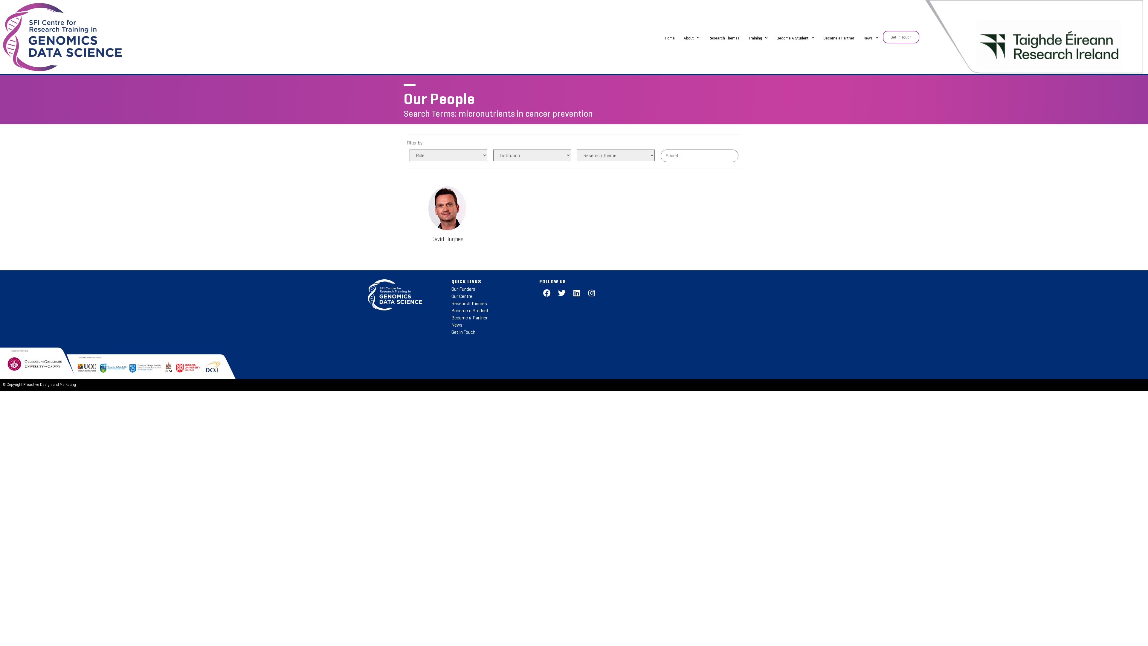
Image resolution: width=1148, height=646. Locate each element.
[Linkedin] (576, 293)
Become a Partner (838, 38)
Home (670, 38)
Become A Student (793, 38)
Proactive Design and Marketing (49, 384)
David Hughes (447, 239)
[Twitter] (561, 293)
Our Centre (461, 296)
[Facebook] (546, 293)
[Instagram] (591, 293)
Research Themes (724, 38)
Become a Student (469, 310)
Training (755, 38)
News (868, 38)
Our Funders (463, 289)
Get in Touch (463, 332)
